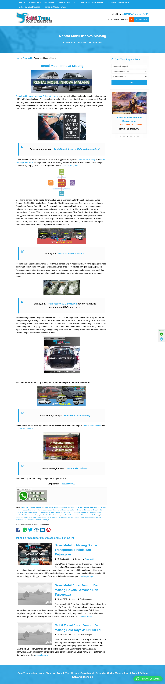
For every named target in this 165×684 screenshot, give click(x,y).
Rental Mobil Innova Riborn (91, 512)
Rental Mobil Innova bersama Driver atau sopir (37, 96)
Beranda (21, 2)
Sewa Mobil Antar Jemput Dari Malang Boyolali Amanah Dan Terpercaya (77, 590)
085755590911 (68, 484)
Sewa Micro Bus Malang (77, 415)
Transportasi (34, 2)
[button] (148, 678)
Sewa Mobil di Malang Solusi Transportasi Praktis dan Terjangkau (76, 549)
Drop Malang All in (71, 165)
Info (75, 2)
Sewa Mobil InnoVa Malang (47, 517)
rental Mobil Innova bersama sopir (41, 512)
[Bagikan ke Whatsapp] (25, 531)
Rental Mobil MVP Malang (71, 253)
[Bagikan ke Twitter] (31, 531)
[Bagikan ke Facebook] (19, 531)
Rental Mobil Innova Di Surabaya (67, 512)
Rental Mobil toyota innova (50, 515)
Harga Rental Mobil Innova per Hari (34, 507)
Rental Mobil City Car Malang (62, 303)
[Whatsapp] (161, 334)
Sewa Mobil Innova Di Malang (87, 515)
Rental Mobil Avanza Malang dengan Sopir (77, 149)
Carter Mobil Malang (86, 159)
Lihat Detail (131, 103)
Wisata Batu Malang (92, 426)
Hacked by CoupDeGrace (92, 2)
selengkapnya (87, 576)
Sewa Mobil (97, 42)
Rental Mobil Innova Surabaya (27, 515)
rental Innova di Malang (66, 510)
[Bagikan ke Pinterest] (49, 531)
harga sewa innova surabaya (86, 507)
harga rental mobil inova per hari (61, 507)
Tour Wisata (49, 2)
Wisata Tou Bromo (24, 429)
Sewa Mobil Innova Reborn (68, 517)
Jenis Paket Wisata (76, 468)
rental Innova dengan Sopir (46, 510)
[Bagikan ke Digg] (37, 531)
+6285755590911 (135, 14)
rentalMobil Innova (68, 515)
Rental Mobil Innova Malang (82, 36)
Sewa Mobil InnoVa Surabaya (37, 520)
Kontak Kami (141, 19)
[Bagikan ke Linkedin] (43, 531)
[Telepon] (161, 339)
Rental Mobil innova (84, 510)
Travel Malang (64, 2)
